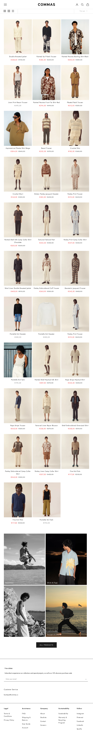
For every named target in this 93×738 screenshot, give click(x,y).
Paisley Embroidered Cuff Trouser (46, 288)
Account (25, 728)
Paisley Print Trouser (75, 194)
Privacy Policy (9, 720)
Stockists (43, 717)
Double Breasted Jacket (18, 56)
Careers (43, 725)
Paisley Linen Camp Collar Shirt (46, 471)
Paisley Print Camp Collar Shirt (75, 240)
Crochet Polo (75, 148)
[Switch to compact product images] (13, 11)
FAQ (23, 713)
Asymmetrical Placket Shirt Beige (18, 148)
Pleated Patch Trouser (75, 102)
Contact (43, 721)
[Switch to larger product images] (5, 11)
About (42, 713)
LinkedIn (80, 725)
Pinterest (80, 717)
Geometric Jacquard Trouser (75, 288)
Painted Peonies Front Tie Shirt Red (46, 102)
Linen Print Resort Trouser (17, 102)
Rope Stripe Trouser (17, 425)
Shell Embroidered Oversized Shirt (75, 425)
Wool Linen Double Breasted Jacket (18, 288)
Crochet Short (18, 194)
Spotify (79, 729)
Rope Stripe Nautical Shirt (75, 380)
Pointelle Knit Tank (18, 380)
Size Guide (26, 724)
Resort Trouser (46, 148)
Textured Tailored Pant (46, 240)
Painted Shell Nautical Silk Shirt (46, 380)
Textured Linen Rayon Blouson (46, 425)
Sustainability (63, 713)
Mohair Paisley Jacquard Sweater (46, 194)
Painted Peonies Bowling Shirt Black (75, 56)
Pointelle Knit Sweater (18, 334)
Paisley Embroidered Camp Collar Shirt (18, 472)
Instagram (80, 713)
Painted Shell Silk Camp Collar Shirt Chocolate (17, 241)
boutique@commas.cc (11, 695)
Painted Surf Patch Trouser (46, 56)
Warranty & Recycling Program (62, 720)
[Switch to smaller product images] (9, 11)
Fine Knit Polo (75, 471)
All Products (46, 645)
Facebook (80, 721)
